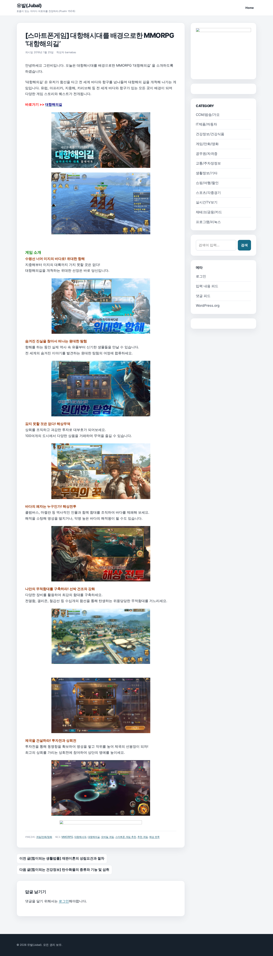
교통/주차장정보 (208, 163)
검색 (244, 245)
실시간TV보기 (206, 202)
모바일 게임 (107, 836)
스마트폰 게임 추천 (125, 836)
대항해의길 (94, 836)
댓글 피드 (203, 296)
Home (249, 7)
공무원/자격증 (206, 154)
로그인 (64, 901)
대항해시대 (80, 836)
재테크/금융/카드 (209, 212)
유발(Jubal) (29, 5)
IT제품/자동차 (206, 124)
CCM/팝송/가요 (208, 115)
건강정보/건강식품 (210, 134)
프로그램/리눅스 (208, 222)
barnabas (70, 52)
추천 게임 (142, 836)
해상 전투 (154, 836)
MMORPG (67, 836)
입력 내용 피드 (207, 286)
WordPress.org (207, 306)
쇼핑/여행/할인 (207, 183)
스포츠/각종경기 (208, 193)
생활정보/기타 (206, 173)
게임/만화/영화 (44, 836)
